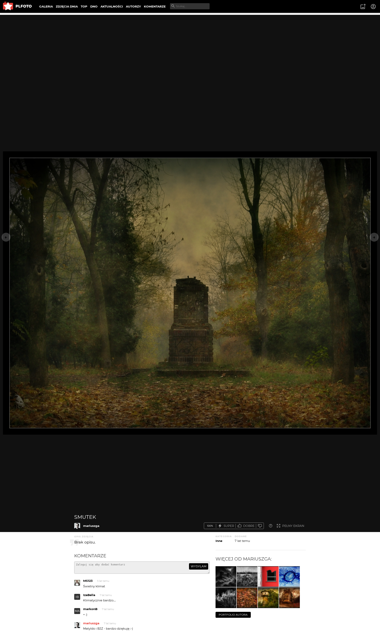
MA (77, 611)
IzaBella (89, 595)
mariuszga (91, 526)
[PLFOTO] (17, 6)
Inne (219, 541)
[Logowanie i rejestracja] (373, 6)
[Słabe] (260, 526)
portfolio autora (233, 614)
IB (77, 597)
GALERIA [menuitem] (46, 6)
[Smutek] (77, 526)
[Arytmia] (268, 576)
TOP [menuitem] (84, 6)
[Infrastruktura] (268, 597)
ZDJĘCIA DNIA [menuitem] (67, 6)
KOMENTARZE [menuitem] (155, 6)
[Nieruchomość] (289, 597)
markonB (90, 609)
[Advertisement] (190, 42)
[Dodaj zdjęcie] (363, 6)
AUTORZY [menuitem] (133, 6)
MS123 (88, 581)
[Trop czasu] (247, 576)
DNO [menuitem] (94, 6)
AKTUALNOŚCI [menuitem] (112, 6)
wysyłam (198, 566)
